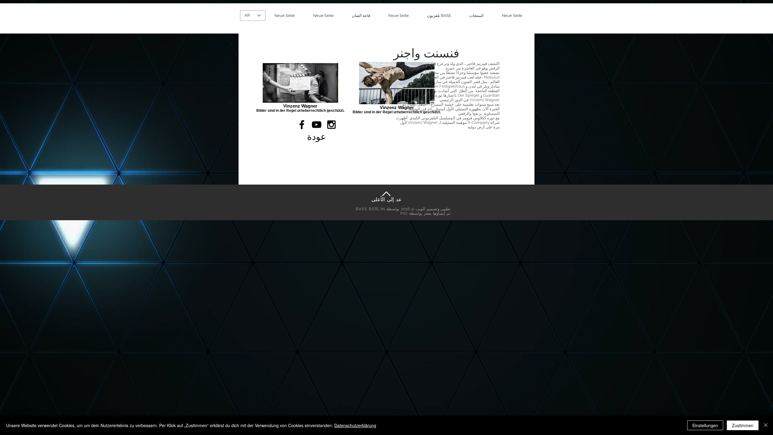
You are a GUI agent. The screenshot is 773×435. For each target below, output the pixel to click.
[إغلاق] (765, 425)
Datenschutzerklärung (355, 425)
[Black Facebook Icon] (302, 124)
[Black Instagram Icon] (331, 124)
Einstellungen (705, 425)
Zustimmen (742, 425)
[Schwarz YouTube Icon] (316, 124)
